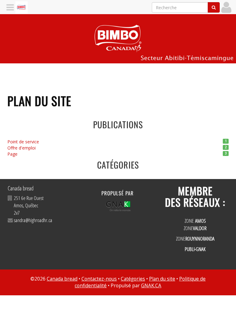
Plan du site (162, 279)
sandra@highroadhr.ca (33, 220)
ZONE (195, 220)
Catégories (133, 279)
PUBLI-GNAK (195, 249)
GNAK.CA (151, 285)
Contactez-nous (99, 279)
